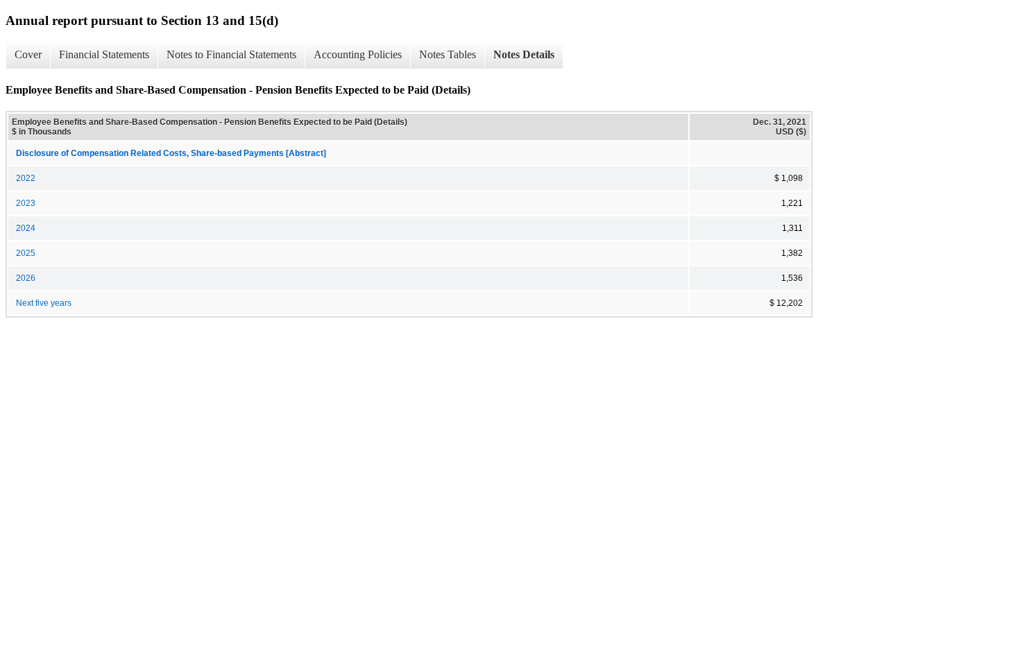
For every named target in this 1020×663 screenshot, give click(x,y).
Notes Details (523, 54)
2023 (25, 203)
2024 (25, 228)
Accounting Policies (358, 54)
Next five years (43, 303)
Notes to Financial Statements (231, 54)
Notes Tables (447, 54)
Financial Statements (104, 54)
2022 (25, 178)
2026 (25, 278)
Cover (28, 54)
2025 (25, 253)
